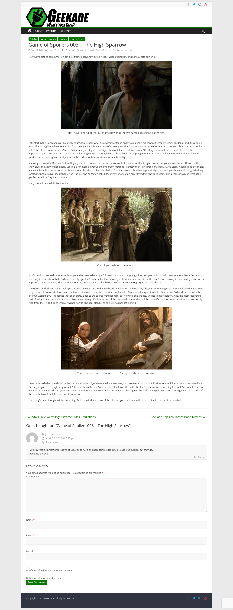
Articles (33, 38)
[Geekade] (29, 31)
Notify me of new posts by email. (44, 578)
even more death (87, 49)
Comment (32, 476)
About (38, 30)
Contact (65, 30)
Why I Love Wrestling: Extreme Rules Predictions (62, 417)
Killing (115, 49)
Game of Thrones (104, 49)
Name (30, 519)
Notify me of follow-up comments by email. (50, 570)
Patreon (51, 30)
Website (30, 551)
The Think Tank (77, 38)
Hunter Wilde (54, 49)
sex (120, 49)
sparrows (128, 49)
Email (30, 535)
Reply (201, 457)
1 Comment (69, 49)
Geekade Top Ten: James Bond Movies (178, 417)
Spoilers (63, 38)
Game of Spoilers (48, 38)
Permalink (52, 442)
